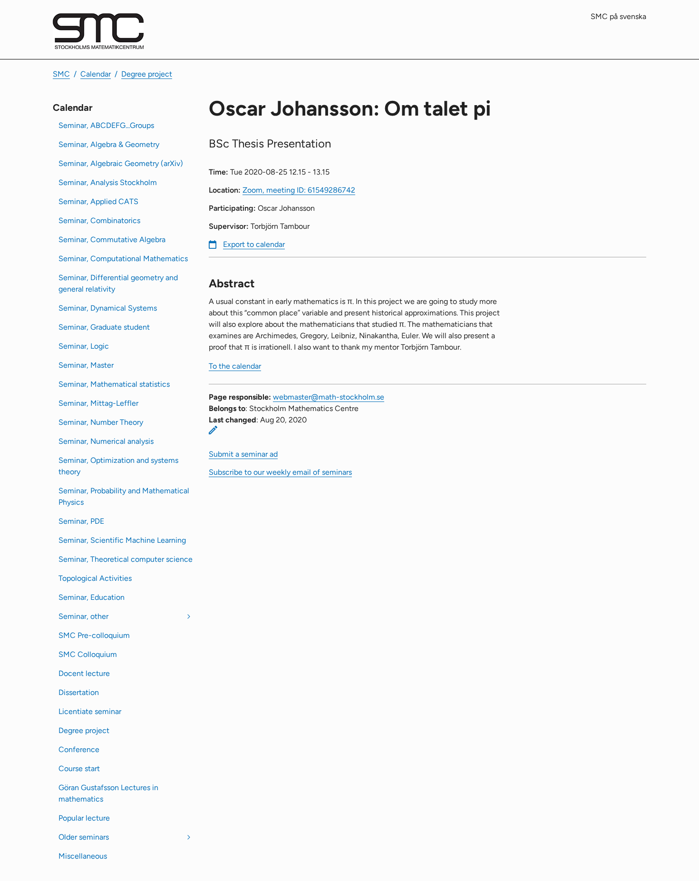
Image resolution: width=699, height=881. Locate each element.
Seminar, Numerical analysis (106, 441)
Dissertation (78, 692)
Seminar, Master (86, 365)
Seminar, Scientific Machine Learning (122, 540)
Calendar (95, 73)
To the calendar (235, 366)
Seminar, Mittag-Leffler (98, 403)
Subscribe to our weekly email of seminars (280, 472)
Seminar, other (83, 616)
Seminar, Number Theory (100, 422)
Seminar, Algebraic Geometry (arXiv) (120, 163)
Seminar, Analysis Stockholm (107, 182)
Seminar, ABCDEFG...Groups (106, 125)
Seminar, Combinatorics (99, 220)
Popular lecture (84, 817)
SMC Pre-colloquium (94, 635)
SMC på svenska (618, 16)
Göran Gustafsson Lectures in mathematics (108, 793)
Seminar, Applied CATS (98, 201)
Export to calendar (254, 244)
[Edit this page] (213, 430)
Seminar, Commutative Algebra (111, 239)
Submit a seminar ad (243, 454)
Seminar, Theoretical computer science (125, 559)
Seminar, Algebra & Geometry (108, 144)
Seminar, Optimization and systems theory (118, 466)
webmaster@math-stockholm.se (328, 396)
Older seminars (83, 837)
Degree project (146, 73)
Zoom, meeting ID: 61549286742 (299, 190)
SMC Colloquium (87, 654)
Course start (79, 768)
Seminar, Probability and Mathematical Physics (123, 496)
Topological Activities (95, 578)
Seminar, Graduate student (104, 327)
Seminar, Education (91, 597)
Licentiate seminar (89, 711)
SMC (61, 73)
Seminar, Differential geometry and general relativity (118, 283)
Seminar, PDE (81, 521)
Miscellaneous (82, 856)
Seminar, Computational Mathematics (123, 258)
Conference (78, 749)
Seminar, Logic (83, 346)
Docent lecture (84, 673)
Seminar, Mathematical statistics (114, 384)
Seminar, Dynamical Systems (107, 308)
